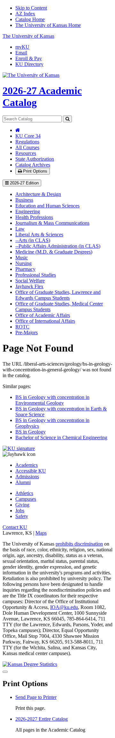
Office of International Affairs (45, 321)
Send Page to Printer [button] (36, 697)
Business (24, 200)
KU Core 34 (28, 136)
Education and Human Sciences (47, 205)
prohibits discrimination (79, 544)
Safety (21, 516)
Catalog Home (30, 19)
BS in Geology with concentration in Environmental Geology (52, 400)
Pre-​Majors (26, 332)
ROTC (22, 326)
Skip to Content (31, 8)
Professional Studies (35, 275)
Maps (41, 533)
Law (20, 228)
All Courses (27, 147)
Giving (22, 504)
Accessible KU (30, 471)
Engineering (27, 211)
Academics (26, 465)
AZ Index (25, 13)
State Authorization (34, 159)
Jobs (19, 510)
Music (21, 257)
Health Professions (34, 217)
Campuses (25, 499)
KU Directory (29, 64)
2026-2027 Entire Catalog (41, 719)
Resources (25, 153)
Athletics (24, 493)
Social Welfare (30, 280)
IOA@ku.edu (64, 607)
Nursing (23, 263)
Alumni (23, 482)
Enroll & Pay (28, 58)
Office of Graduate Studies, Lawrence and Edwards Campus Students (58, 295)
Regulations (27, 141)
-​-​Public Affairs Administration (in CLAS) (57, 246)
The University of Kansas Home (48, 25)
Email (21, 52)
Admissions (27, 476)
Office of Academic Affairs (42, 315)
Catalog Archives (32, 164)
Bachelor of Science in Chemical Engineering (61, 437)
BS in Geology (30, 431)
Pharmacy (25, 269)
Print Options (34, 171)
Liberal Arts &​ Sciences (39, 234)
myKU (22, 47)
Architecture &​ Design (38, 194)
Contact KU (15, 527)
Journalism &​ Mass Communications (52, 223)
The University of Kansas (28, 36)
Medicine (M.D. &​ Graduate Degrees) (53, 252)
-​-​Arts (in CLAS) (32, 240)
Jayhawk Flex (29, 286)
